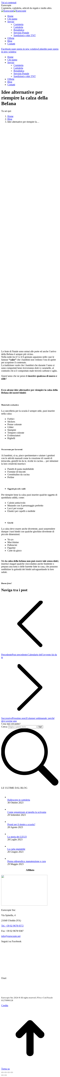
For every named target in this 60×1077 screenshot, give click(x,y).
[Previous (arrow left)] (2, 1075)
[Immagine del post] (10, 797)
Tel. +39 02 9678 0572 (12, 925)
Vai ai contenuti (8, 2)
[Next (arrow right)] (5, 1075)
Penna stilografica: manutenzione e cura (26, 861)
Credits (4, 1005)
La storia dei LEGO (17, 836)
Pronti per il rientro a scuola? (21, 824)
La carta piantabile (16, 849)
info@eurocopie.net (10, 936)
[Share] (5, 1072)
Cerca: (4, 726)
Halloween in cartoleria (18, 800)
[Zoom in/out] (11, 1072)
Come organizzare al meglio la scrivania (26, 812)
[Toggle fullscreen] (8, 1072)
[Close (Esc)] (2, 1072)
